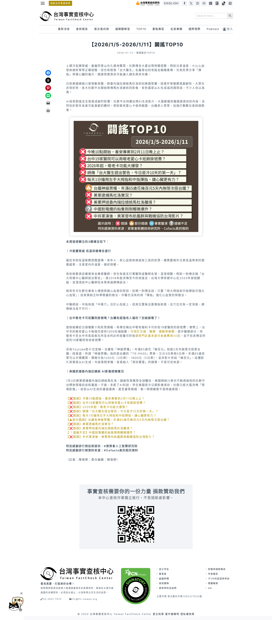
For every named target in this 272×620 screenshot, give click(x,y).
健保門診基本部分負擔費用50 (156, 335)
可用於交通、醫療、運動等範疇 (152, 331)
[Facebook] (184, 3)
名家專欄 (176, 29)
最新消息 (64, 29)
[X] (191, 3)
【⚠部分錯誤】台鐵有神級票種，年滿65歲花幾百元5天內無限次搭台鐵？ (118, 419)
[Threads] (217, 3)
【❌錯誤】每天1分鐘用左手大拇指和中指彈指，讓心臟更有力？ (111, 415)
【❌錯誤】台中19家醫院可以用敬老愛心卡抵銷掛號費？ (106, 402)
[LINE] (230, 3)
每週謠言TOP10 (145, 52)
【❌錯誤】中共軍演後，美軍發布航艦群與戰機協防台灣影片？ (110, 436)
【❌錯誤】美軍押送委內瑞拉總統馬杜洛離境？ (99, 428)
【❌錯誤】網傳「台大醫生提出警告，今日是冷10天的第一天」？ (112, 411)
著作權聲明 (172, 614)
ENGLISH (171, 3)
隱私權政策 (187, 614)
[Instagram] (197, 3)
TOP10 (141, 29)
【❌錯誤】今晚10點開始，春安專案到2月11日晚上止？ (105, 398)
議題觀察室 (122, 29)
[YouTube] (204, 3)
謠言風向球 (101, 29)
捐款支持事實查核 (60, 3)
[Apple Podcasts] (210, 3)
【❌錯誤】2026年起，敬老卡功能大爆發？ (97, 407)
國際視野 (195, 29)
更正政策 (158, 614)
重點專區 (158, 29)
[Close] (21, 593)
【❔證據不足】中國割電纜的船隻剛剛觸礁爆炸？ (101, 432)
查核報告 (82, 29)
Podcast (213, 29)
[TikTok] (224, 3)
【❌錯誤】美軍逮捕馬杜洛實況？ (90, 424)
